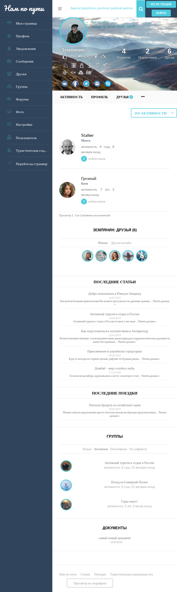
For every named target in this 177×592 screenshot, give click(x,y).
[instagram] (97, 83)
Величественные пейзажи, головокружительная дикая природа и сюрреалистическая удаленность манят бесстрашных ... (115, 340)
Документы (115, 528)
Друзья (21, 74)
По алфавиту (138, 449)
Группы (21, 86)
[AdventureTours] (115, 256)
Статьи (85, 574)
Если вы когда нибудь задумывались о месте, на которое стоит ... (106, 376)
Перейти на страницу (32, 164)
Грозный (88, 178)
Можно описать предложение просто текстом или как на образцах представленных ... (111, 412)
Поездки (100, 574)
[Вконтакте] (65, 83)
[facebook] (75, 83)
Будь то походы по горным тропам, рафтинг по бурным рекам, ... (105, 358)
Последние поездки (114, 393)
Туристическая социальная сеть (34, 150)
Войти (161, 13)
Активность (71, 97)
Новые (103, 243)
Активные (101, 449)
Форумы (22, 99)
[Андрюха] (101, 256)
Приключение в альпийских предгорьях (114, 351)
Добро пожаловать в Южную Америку (114, 293)
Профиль (23, 36)
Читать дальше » (147, 321)
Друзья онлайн (121, 243)
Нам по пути (68, 574)
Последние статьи (115, 282)
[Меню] (60, 8)
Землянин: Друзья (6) (115, 230)
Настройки (24, 124)
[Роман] (142, 256)
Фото (20, 112)
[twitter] (86, 83)
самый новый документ (115, 538)
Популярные (118, 449)
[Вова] (87, 256)
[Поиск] (140, 8)
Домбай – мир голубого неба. (114, 368)
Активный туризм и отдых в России (114, 314)
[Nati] (128, 256)
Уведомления (26, 48)
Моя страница (26, 23)
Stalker (87, 135)
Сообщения (24, 61)
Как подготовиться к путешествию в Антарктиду (114, 331)
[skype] (108, 83)
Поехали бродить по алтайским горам (115, 405)
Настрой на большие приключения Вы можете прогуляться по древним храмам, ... (106, 301)
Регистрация (161, 4)
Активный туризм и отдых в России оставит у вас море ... (105, 321)
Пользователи (26, 138)
